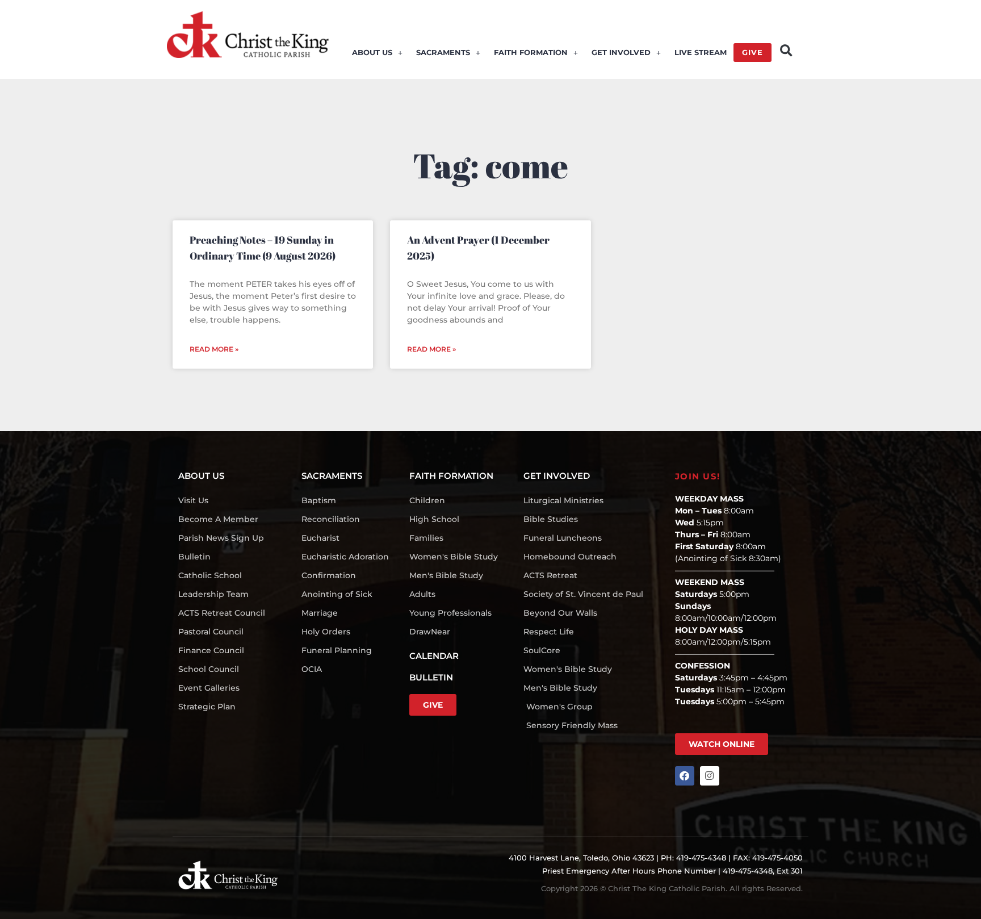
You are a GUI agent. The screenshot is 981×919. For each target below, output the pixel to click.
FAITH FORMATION (531, 52)
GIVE (752, 52)
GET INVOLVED (621, 52)
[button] (786, 51)
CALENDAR (434, 655)
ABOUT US (372, 52)
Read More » (214, 349)
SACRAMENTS (443, 52)
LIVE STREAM (700, 52)
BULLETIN (431, 677)
